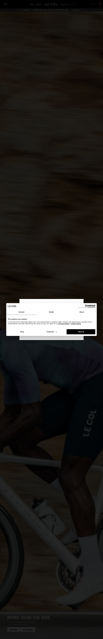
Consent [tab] (21, 312)
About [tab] (81, 312)
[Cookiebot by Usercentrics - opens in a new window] (86, 306)
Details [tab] (51, 312)
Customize (50, 332)
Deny (22, 332)
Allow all (81, 332)
